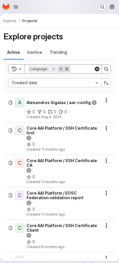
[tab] (13, 52)
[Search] (106, 69)
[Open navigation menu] (16, 6)
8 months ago (53, 247)
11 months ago (53, 149)
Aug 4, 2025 (51, 117)
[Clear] (97, 69)
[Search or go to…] (102, 6)
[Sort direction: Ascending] (106, 82)
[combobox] (54, 82)
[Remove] (66, 69)
